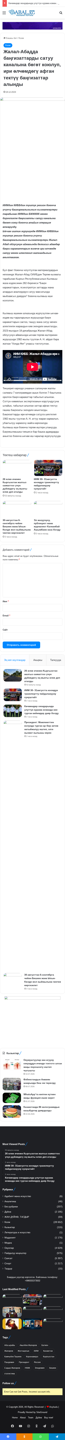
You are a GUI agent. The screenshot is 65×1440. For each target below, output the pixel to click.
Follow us (8, 1383)
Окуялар (9, 1248)
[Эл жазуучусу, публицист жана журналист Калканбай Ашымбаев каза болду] (48, 509)
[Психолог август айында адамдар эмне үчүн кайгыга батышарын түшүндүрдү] (12, 1323)
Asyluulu (53, 1407)
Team (30, 1417)
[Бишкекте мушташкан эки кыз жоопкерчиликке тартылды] (52, 1323)
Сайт (5, 630)
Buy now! (48, 1417)
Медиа (8, 1243)
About (23, 1417)
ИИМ (36, 1351)
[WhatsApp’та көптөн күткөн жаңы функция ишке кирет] (12, 1098)
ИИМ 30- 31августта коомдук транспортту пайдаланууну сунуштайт (41, 694)
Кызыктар (9, 1227)
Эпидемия (39, 1368)
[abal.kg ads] (32, 25)
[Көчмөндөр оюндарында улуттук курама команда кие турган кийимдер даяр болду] (13, 711)
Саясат (8, 1258)
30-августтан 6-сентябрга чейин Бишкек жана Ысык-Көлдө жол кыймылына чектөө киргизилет (17, 526)
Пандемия (9, 1362)
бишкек (52, 1368)
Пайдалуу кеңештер (15, 1253)
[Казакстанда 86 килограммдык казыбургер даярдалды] (12, 1111)
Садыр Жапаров (12, 1368)
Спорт (7, 1263)
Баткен (45, 1345)
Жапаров (8, 1351)
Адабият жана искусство (17, 1196)
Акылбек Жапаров (28, 1345)
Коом (21, 38)
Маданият (10, 1237)
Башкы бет (11, 38)
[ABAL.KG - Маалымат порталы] (21, 12)
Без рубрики (11, 1206)
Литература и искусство (17, 1232)
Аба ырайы (9, 1345)
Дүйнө (7, 1212)
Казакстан (48, 1351)
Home (15, 1417)
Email (6, 615)
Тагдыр (8, 1268)
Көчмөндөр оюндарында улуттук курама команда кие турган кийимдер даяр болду (41, 710)
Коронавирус (32, 1356)
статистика (9, 1373)
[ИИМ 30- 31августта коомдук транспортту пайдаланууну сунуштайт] (48, 468)
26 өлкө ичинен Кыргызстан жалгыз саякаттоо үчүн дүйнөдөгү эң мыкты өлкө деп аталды (15, 485)
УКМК (27, 1368)
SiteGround (41, 1412)
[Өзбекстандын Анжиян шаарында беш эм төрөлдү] (12, 1084)
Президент (24, 1362)
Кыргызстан (48, 1356)
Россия (37, 1362)
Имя (6, 601)
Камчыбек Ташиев (12, 1356)
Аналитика (10, 1201)
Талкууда (55, 660)
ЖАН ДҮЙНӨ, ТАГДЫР (16, 1217)
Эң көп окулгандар (14, 660)
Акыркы (37, 660)
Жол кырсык (23, 1351)
